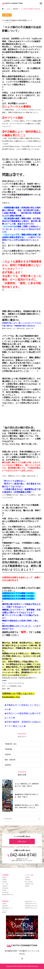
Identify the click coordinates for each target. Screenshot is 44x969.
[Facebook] (22, 959)
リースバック (5, 910)
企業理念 (4, 877)
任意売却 (7, 15)
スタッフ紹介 (5, 883)
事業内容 (5, 901)
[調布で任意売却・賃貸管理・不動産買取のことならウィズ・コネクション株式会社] (12, 3)
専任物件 (4, 890)
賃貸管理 (8, 765)
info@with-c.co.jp (15, 686)
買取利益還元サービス (7, 908)
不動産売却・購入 (11, 744)
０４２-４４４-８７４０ (16, 683)
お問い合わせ (22, 841)
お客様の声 (4, 886)
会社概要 (4, 881)
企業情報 (5, 875)
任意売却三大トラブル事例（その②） (18, 596)
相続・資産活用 (10, 760)
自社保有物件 (5, 892)
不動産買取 (8, 749)
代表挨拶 (4, 879)
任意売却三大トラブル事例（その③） (18, 599)
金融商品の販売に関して (8, 894)
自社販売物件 (5, 888)
